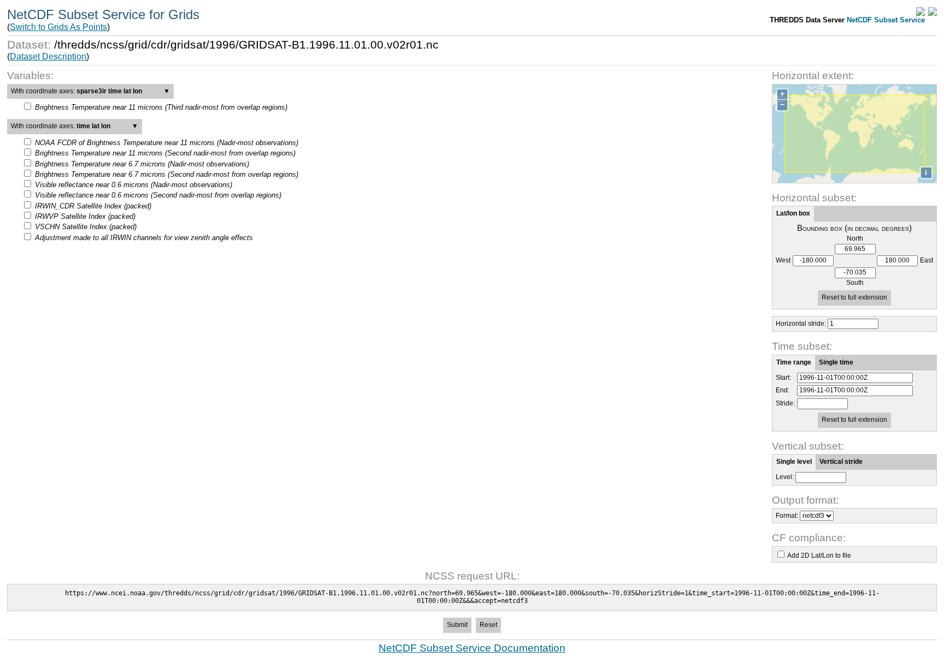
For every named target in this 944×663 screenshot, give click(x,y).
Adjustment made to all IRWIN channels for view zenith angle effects (144, 238)
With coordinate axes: (90, 91)
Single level (794, 461)
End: (782, 390)
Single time (836, 362)
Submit (457, 625)
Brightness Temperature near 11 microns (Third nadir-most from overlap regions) (161, 107)
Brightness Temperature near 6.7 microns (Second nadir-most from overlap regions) (166, 174)
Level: (785, 477)
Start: (783, 377)
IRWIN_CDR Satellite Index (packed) (93, 206)
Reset (488, 625)
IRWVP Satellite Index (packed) (85, 216)
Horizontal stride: (801, 323)
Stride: (785, 403)
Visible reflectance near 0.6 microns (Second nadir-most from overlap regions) (158, 195)
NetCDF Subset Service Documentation (472, 648)
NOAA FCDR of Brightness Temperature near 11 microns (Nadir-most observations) (166, 143)
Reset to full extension (854, 297)
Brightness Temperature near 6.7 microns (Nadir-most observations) (142, 164)
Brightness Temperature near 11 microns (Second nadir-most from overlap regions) (165, 153)
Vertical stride (841, 461)
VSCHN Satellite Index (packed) (86, 227)
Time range (793, 362)
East (926, 260)
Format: (787, 515)
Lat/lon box (793, 213)
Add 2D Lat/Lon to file (819, 555)
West (783, 260)
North (855, 238)
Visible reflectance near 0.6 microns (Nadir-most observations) (133, 185)
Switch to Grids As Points (58, 27)
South (855, 282)
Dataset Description (48, 56)
